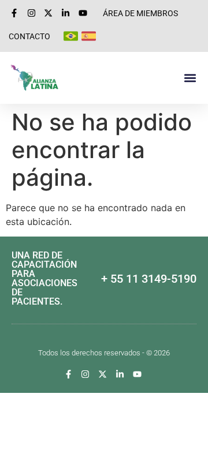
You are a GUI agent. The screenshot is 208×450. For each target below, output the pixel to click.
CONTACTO (29, 36)
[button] (189, 78)
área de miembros (140, 13)
